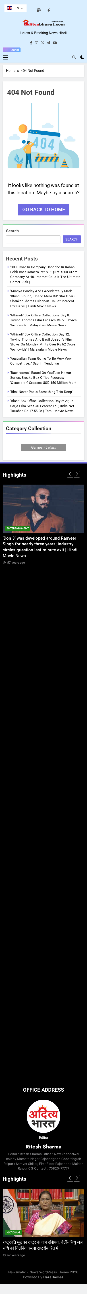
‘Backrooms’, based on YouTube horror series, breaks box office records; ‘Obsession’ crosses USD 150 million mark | (44, 378)
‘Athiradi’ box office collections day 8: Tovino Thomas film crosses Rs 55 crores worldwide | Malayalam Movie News (43, 320)
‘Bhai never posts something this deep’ (41, 392)
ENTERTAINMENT (17, 528)
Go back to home (43, 209)
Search (12, 231)
